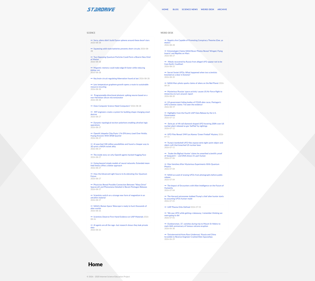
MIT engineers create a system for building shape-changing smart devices (120, 113)
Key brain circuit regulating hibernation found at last (116, 79)
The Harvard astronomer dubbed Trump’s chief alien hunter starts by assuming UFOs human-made (194, 197)
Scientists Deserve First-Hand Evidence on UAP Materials (118, 217)
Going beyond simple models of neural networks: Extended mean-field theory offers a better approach (120, 164)
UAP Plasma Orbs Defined (178, 207)
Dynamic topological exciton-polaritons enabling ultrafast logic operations (119, 124)
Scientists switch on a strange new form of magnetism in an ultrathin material (118, 196)
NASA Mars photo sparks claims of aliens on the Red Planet (193, 83)
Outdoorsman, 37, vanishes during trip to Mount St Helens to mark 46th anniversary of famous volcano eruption (192, 225)
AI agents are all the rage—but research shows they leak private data (119, 226)
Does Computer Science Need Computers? (112, 106)
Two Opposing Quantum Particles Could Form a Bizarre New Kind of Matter (120, 58)
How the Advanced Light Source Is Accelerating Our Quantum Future (119, 175)
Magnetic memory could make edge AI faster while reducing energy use (118, 69)
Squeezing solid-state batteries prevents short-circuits (117, 49)
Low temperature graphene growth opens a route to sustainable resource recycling (119, 86)
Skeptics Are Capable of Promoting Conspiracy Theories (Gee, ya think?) (193, 41)
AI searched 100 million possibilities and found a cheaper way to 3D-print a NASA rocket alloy (120, 145)
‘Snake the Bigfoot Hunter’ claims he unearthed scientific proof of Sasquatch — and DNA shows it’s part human (193, 155)
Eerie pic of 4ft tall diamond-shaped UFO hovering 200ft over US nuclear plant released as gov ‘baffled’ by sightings (194, 125)
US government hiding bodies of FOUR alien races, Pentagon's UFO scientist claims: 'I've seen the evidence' (192, 103)
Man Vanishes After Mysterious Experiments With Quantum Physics (191, 165)
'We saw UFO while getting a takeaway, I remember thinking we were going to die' (193, 214)
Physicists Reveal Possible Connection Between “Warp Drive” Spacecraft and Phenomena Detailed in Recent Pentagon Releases (119, 186)
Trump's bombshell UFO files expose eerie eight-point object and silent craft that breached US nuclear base (193, 144)
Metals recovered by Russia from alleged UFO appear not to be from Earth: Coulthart (193, 63)
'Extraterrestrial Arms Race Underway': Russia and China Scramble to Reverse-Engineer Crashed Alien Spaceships (190, 236)
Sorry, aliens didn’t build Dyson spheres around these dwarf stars (122, 40)
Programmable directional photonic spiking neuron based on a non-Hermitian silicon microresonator (119, 96)
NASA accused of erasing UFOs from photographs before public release (193, 176)
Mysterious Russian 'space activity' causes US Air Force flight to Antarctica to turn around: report (193, 93)
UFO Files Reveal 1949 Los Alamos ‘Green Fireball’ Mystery (192, 134)
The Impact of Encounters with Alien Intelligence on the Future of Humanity (194, 187)
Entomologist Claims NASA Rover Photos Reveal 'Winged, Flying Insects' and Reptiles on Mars (193, 52)
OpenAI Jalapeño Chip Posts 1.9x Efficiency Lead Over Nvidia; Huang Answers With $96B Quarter (119, 134)
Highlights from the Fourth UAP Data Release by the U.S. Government (190, 114)
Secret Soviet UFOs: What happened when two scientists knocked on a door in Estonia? (190, 74)
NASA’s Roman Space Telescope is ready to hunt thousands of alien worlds (119, 207)
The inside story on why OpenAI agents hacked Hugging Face (120, 155)
